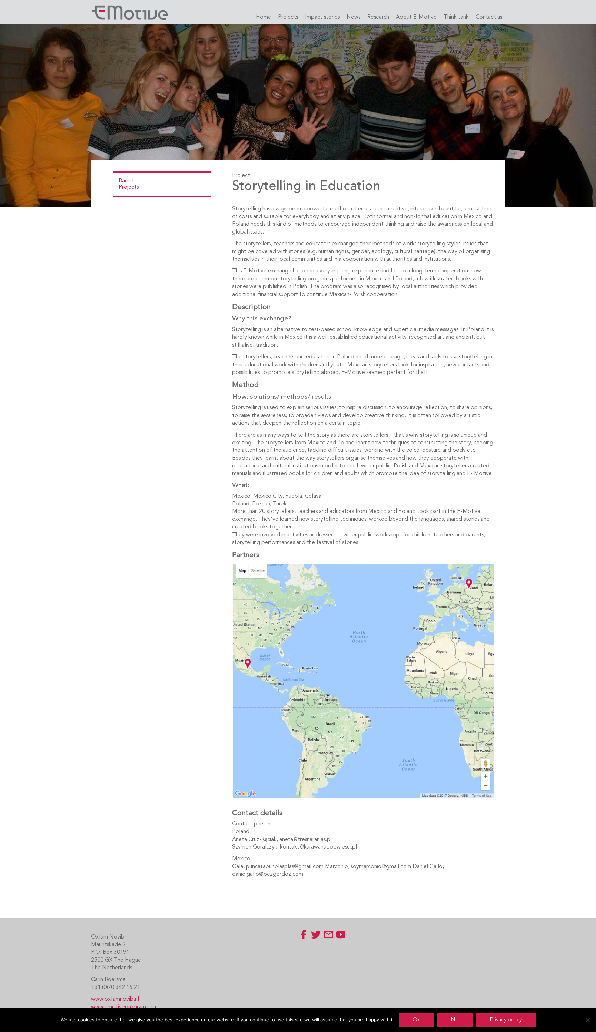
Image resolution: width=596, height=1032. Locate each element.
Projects (288, 17)
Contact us (489, 17)
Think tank (456, 17)
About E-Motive (416, 17)
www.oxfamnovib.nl (115, 999)
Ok (416, 1020)
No (455, 1020)
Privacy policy (506, 1020)
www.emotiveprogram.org (123, 1007)
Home (263, 17)
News (353, 17)
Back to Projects (129, 184)
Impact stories (322, 17)
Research (378, 17)
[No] (587, 1019)
